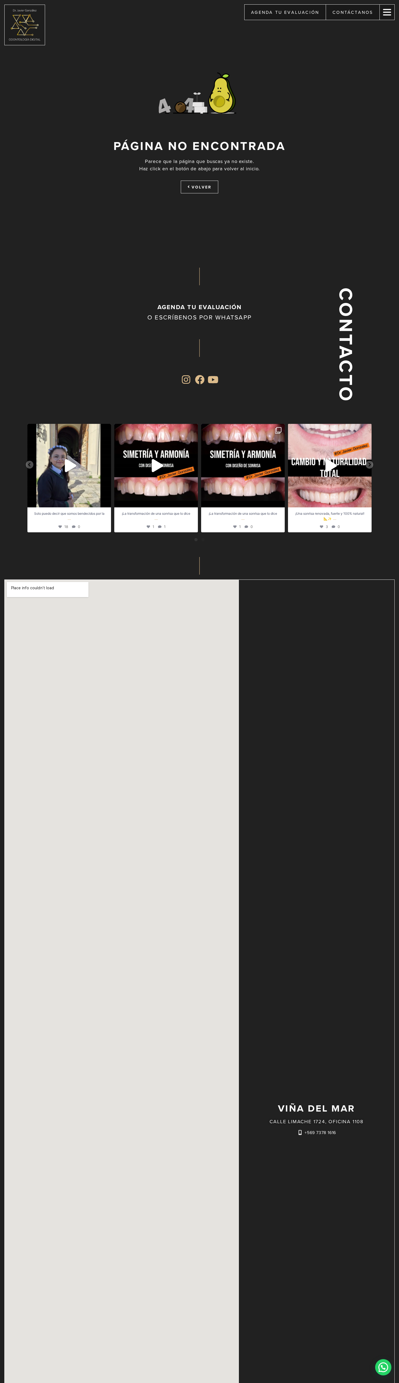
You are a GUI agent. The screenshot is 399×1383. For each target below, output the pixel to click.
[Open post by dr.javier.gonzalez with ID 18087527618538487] (156, 465)
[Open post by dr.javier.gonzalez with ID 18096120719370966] (330, 465)
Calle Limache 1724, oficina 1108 (316, 1121)
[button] (383, 1367)
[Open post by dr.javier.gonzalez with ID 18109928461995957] (243, 465)
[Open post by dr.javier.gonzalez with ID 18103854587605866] (69, 465)
